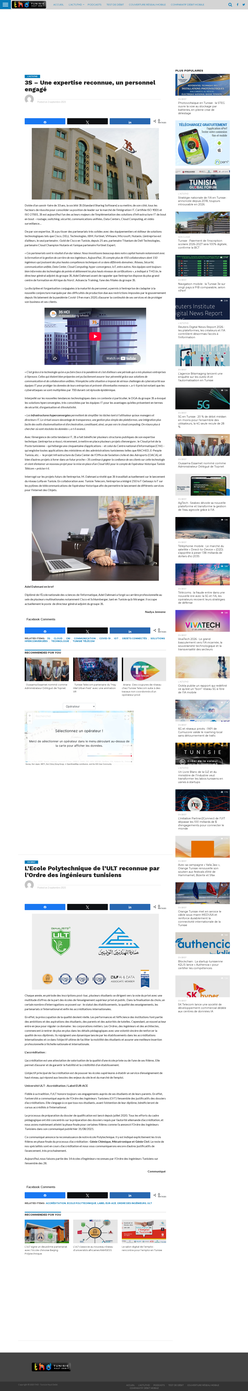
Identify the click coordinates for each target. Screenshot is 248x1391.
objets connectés (134, 638)
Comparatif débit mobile (187, 4)
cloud (58, 638)
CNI (68, 638)
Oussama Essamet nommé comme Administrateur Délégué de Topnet (46, 686)
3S (48, 638)
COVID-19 (104, 638)
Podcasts (94, 4)
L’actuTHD (75, 4)
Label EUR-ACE (106, 1203)
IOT (116, 638)
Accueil (58, 4)
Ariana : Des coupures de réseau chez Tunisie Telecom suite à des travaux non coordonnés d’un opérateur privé (141, 689)
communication (85, 638)
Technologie (60, 641)
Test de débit (115, 4)
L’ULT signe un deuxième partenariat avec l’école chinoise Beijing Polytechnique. (46, 1250)
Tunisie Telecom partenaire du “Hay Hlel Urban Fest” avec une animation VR (94, 688)
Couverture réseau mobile (147, 4)
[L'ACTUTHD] (41, 76)
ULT (149, 1203)
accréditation (56, 1203)
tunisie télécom (84, 641)
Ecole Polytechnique (81, 1203)
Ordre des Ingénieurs (131, 1203)
